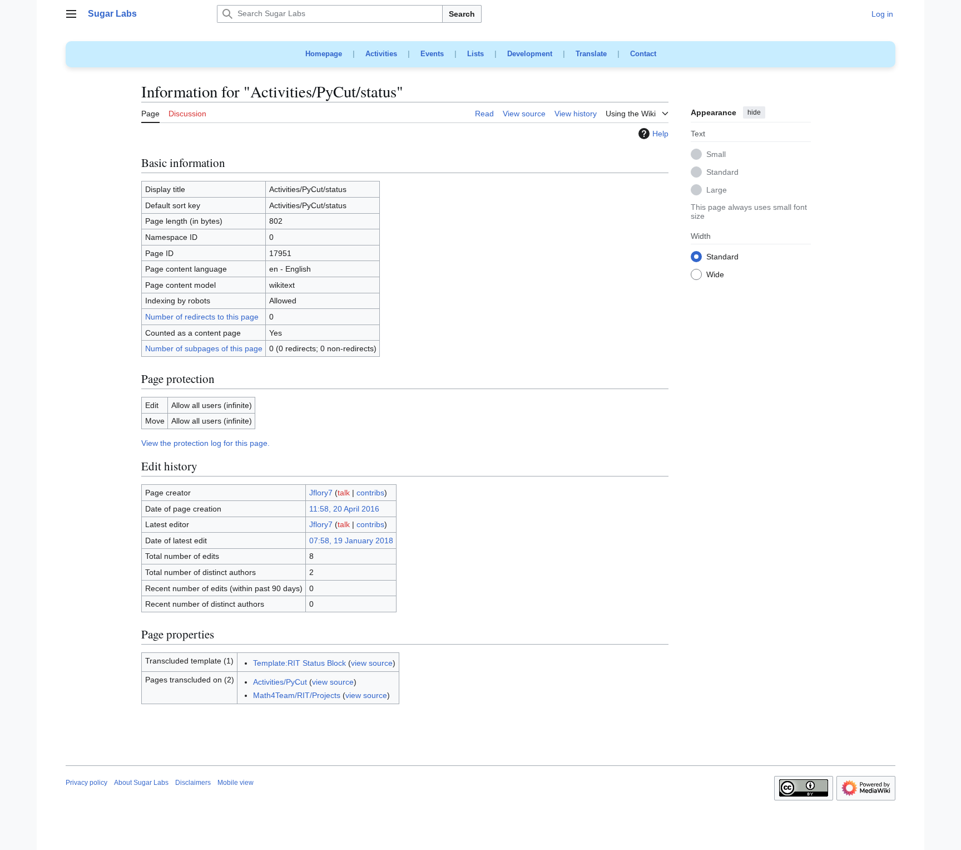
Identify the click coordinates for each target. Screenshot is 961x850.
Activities (381, 54)
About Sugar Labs (141, 783)
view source (372, 663)
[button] (71, 14)
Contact (643, 54)
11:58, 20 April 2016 (344, 508)
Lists (475, 54)
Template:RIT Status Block (299, 663)
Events (432, 54)
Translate (591, 54)
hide (754, 112)
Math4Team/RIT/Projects (296, 695)
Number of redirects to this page (202, 316)
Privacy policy (86, 783)
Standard (722, 172)
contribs (370, 492)
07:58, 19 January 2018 (351, 540)
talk (344, 492)
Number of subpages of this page (203, 348)
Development (529, 54)
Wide (715, 275)
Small (716, 154)
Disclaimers (193, 783)
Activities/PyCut (280, 681)
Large (716, 190)
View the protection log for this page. (205, 443)
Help (660, 133)
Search (462, 13)
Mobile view (235, 783)
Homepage (323, 54)
